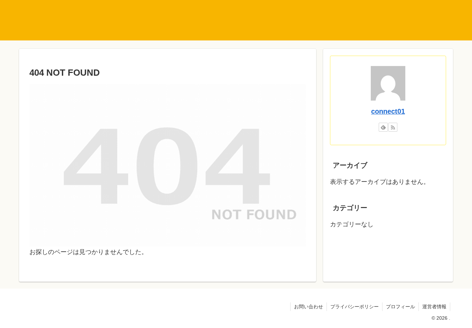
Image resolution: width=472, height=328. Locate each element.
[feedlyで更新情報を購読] (383, 127)
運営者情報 (434, 306)
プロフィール (400, 306)
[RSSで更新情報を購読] (392, 127)
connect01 (388, 111)
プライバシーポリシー (354, 306)
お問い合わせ (308, 306)
